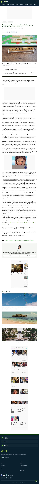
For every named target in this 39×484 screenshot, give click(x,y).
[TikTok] (6, 478)
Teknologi (21, 4)
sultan (32, 240)
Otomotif (30, 4)
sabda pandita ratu (26, 240)
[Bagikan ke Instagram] (10, 32)
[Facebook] (8, 478)
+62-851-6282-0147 (5, 457)
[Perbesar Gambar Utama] (19, 61)
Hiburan (35, 4)
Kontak (2, 468)
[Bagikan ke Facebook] (14, 32)
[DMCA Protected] (4, 475)
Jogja (7, 240)
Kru (1, 463)
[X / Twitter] (4, 478)
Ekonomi (17, 4)
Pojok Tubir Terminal (18, 240)
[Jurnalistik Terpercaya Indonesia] (10, 475)
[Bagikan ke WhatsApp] (7, 32)
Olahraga (26, 4)
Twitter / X (28, 255)
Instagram (11, 255)
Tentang (2, 461)
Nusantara (3, 4)
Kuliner (8, 4)
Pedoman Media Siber (23, 465)
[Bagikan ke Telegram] (12, 32)
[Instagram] (2, 478)
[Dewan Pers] (6, 475)
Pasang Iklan (22, 470)
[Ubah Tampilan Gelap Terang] (36, 481)
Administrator (21, 235)
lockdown (11, 240)
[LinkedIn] (11, 478)
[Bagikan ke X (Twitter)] (16, 32)
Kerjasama (21, 461)
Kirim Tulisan (3, 465)
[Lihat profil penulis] (19, 248)
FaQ (20, 463)
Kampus (11, 4)
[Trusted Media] (1, 475)
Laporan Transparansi (23, 468)
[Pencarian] (36, 1)
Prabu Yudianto (19, 251)
